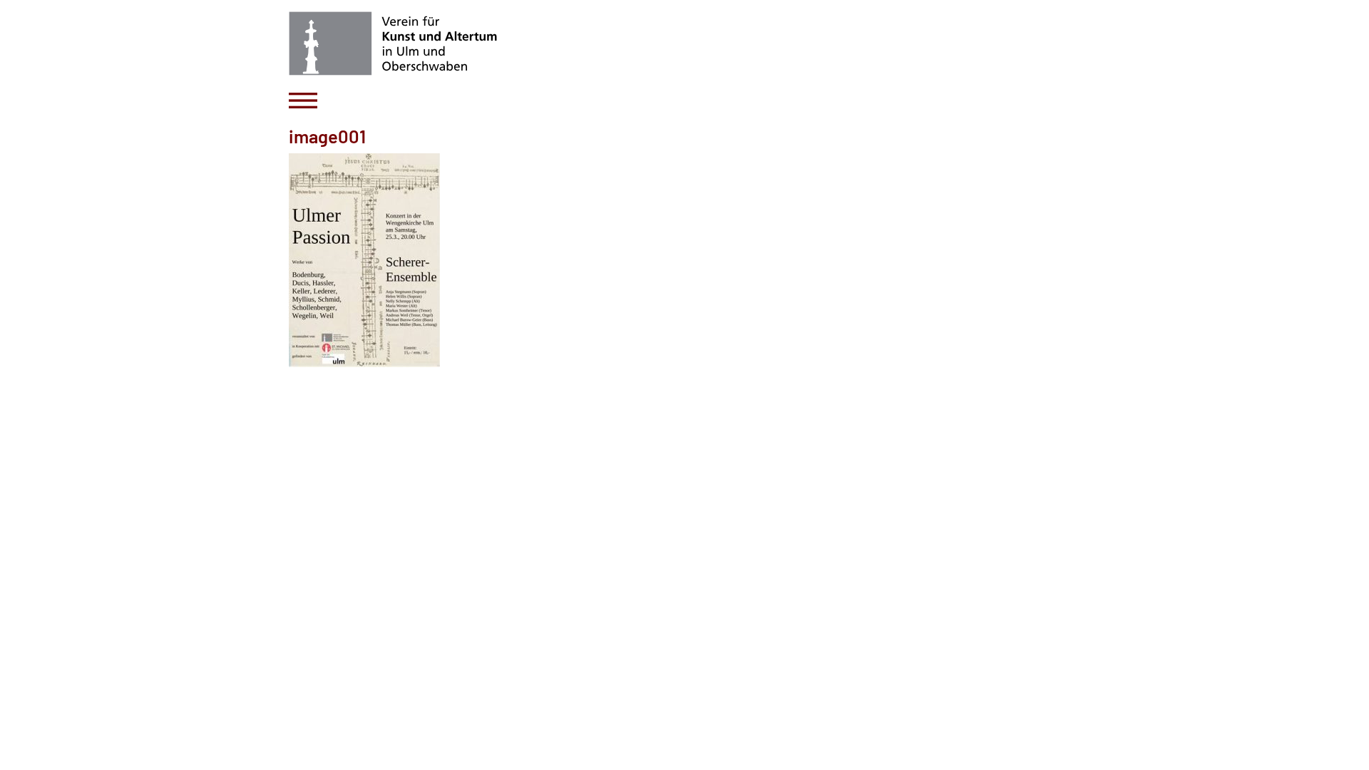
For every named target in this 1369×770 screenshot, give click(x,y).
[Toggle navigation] (303, 100)
